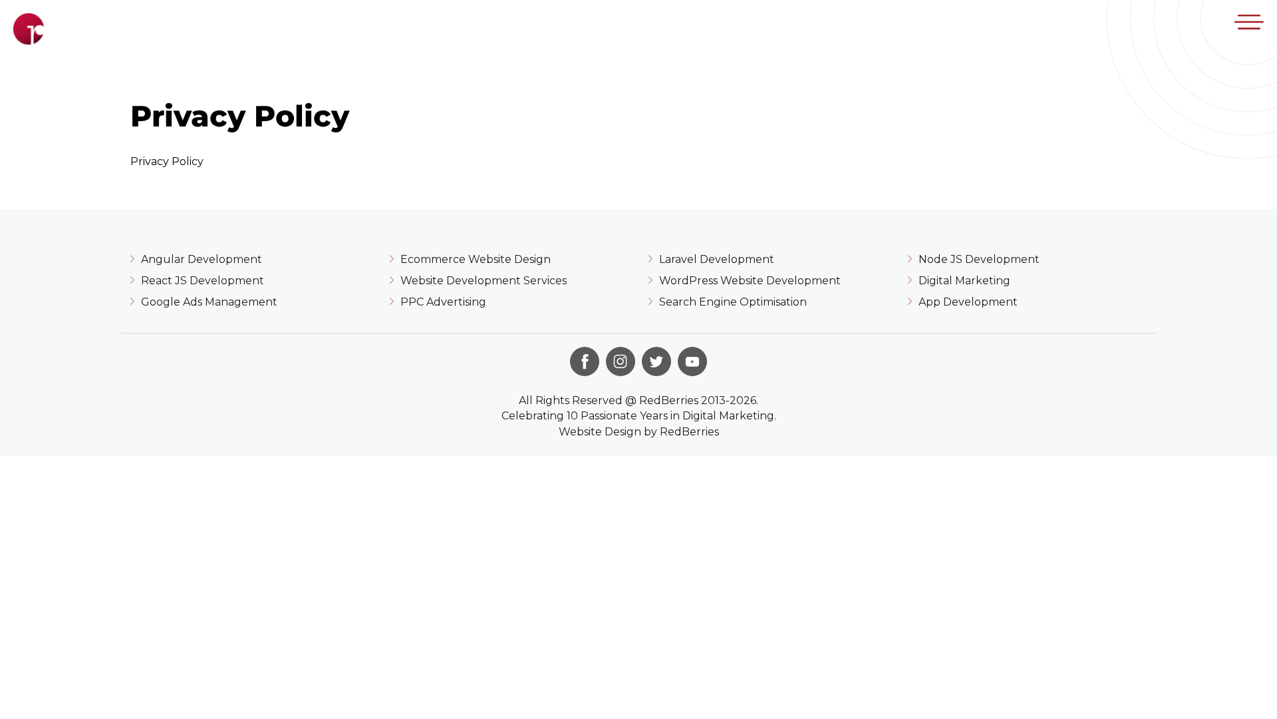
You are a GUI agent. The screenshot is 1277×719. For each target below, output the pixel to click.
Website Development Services (483, 280)
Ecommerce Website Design (475, 259)
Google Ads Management (209, 302)
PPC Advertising (443, 302)
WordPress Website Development (750, 280)
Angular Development (201, 259)
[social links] (584, 361)
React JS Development (202, 280)
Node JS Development (979, 259)
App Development (968, 302)
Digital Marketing (964, 280)
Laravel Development (716, 259)
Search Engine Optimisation (733, 302)
